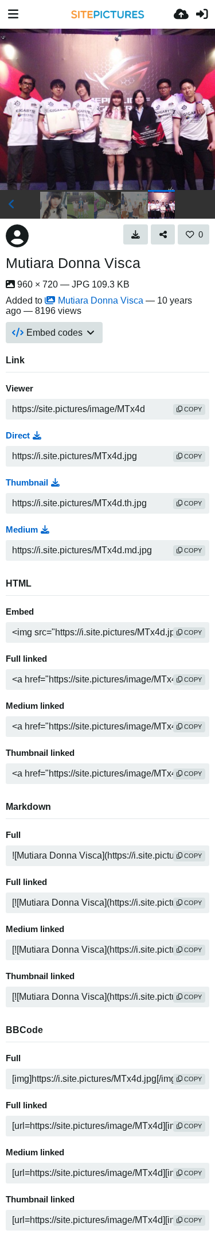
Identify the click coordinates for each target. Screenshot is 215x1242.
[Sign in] (201, 14)
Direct (18, 435)
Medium (22, 529)
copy (192, 409)
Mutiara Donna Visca (73, 263)
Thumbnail (27, 482)
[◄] (11, 204)
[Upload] (181, 14)
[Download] (135, 234)
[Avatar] (17, 235)
